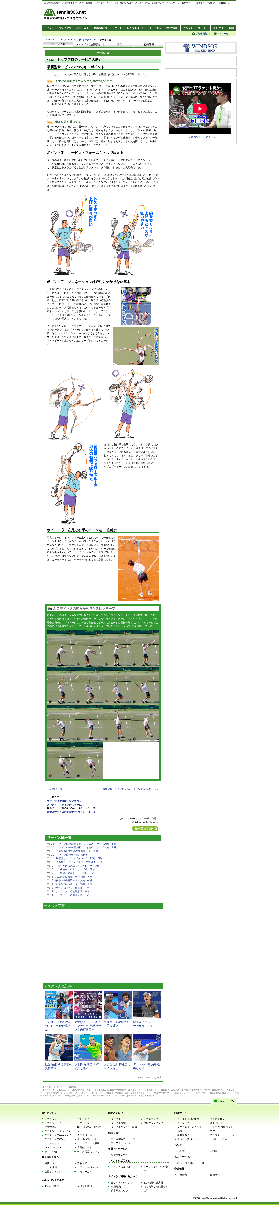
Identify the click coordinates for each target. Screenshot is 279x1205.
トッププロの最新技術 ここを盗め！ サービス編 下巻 (86, 843)
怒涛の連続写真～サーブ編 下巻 (73, 876)
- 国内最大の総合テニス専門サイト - (66, 14)
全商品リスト (84, 1147)
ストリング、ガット (88, 1118)
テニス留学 (231, 28)
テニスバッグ (52, 1143)
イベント (188, 28)
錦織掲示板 (100, 28)
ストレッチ (183, 1123)
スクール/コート (117, 28)
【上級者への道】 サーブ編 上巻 (75, 873)
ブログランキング (153, 1123)
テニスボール (84, 1135)
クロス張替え (217, 1118)
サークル (202, 28)
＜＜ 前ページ (54, 789)
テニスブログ (151, 1118)
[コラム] (118, 45)
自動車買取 (183, 1135)
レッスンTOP (66, 39)
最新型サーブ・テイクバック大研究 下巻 (79, 858)
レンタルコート (136, 28)
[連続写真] (148, 45)
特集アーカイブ (85, 1171)
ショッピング (64, 28)
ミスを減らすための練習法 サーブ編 (77, 851)
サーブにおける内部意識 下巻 (72, 887)
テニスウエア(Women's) (58, 1135)
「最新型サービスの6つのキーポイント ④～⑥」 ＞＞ (129, 789)
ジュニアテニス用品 (88, 1143)
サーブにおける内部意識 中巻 (72, 891)
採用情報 (215, 1174)
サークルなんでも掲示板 (124, 1127)
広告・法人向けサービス (190, 1163)
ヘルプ (181, 1151)
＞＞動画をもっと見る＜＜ (200, 137)
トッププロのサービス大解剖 (72, 854)
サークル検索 (118, 1123)
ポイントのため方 (121, 1166)
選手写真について (121, 1190)
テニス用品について (88, 1151)
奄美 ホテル (216, 1123)
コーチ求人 (155, 28)
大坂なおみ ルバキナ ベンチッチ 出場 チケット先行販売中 (88, 1026)
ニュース (82, 28)
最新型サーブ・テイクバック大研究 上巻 (79, 862)
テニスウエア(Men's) (56, 1139)
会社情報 (182, 1174)
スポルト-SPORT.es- (188, 1118)
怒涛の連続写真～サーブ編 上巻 (73, 884)
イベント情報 (84, 1186)
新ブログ (218, 28)
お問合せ (215, 1151)
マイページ (223, 33)
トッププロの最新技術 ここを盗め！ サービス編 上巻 (86, 847)
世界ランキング (53, 1171)
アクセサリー (84, 1123)
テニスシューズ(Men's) (57, 1131)
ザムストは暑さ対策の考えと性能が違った (58, 1026)
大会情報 (172, 28)
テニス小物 (51, 1151)
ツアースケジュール (88, 1167)
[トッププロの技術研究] (88, 45)
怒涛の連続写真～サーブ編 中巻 (73, 880)
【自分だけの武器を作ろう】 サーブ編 (77, 865)
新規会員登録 (202, 33)
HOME (50, 39)
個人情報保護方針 (153, 1182)
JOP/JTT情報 (52, 1186)
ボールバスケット (87, 1139)
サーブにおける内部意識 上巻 (72, 895)
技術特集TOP (87, 39)
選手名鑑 (82, 1163)
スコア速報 (51, 1167)
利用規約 (116, 1186)
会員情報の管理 (119, 1154)
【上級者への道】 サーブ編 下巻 (75, 869)
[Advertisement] (103, 945)
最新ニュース (52, 1163)
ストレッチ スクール (188, 1139)
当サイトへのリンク (122, 1182)
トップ (48, 28)
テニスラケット (53, 1118)
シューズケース (53, 1147)
